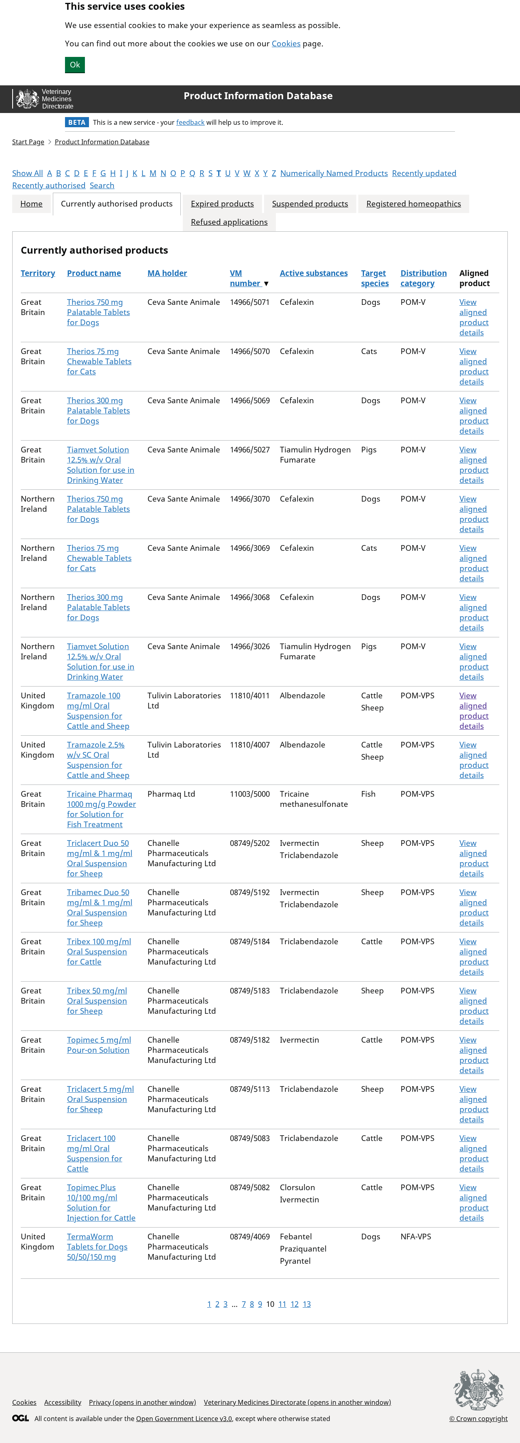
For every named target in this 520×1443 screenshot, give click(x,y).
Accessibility (62, 1402)
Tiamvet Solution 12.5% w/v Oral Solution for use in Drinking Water (100, 464)
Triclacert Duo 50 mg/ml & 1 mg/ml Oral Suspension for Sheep (99, 858)
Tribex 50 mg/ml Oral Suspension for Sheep (97, 1000)
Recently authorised (49, 185)
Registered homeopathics (413, 204)
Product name (94, 273)
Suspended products (310, 204)
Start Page (28, 141)
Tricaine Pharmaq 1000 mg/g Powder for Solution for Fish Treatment (101, 809)
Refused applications (229, 222)
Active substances (314, 273)
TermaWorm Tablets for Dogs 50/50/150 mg (97, 1246)
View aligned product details (474, 317)
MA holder (167, 273)
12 (294, 1304)
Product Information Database (258, 95)
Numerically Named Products (334, 173)
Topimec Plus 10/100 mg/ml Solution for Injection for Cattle (101, 1202)
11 (282, 1304)
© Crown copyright (478, 1418)
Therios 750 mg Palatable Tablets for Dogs (98, 312)
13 (307, 1304)
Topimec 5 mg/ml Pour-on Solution (99, 1044)
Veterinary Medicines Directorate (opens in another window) (297, 1402)
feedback (190, 122)
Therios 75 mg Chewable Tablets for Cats (99, 361)
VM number (246, 278)
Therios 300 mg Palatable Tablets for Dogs (98, 410)
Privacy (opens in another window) (142, 1402)
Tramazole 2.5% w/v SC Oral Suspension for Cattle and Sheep (98, 759)
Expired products (222, 204)
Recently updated (424, 173)
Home (31, 204)
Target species (375, 278)
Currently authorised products (117, 204)
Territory (38, 273)
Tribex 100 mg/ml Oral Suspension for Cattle (99, 951)
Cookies (286, 43)
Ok (75, 64)
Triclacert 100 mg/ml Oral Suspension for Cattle (94, 1153)
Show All (27, 173)
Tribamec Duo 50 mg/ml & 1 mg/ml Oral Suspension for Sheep (99, 907)
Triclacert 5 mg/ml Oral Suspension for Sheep (100, 1099)
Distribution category (424, 278)
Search (102, 185)
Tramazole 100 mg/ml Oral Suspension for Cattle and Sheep (98, 710)
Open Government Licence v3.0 (184, 1418)
